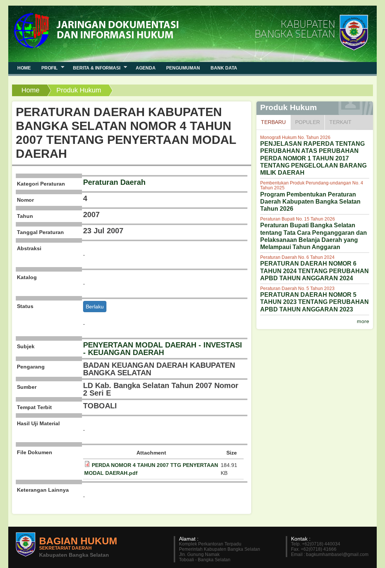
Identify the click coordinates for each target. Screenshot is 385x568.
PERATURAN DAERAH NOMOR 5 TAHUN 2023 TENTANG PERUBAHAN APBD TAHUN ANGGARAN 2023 (314, 302)
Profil (47, 68)
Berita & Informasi (94, 68)
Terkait (340, 122)
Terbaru (275, 122)
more (363, 321)
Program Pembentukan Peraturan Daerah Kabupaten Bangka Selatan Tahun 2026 (310, 201)
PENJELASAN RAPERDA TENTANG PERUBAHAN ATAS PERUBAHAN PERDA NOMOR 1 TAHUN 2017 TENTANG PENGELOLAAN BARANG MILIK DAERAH (313, 158)
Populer (307, 122)
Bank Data (224, 68)
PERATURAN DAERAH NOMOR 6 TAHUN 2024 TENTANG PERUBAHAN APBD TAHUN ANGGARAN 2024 (314, 270)
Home (30, 90)
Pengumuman (183, 68)
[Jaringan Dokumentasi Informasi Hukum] (98, 27)
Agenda (146, 68)
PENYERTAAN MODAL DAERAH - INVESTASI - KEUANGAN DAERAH (162, 349)
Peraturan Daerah (114, 182)
